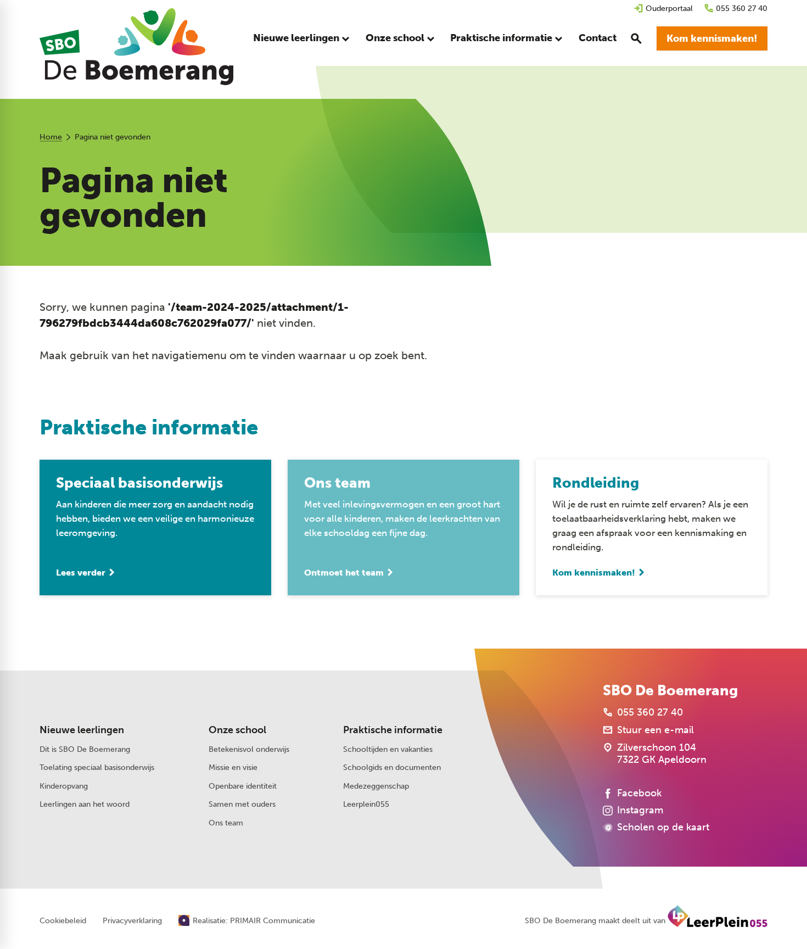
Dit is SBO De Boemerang (85, 749)
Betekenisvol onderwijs (249, 749)
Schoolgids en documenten (392, 767)
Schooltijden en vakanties (388, 749)
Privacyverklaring (132, 921)
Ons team (226, 823)
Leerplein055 (366, 804)
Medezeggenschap (376, 786)
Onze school (237, 730)
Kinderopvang (64, 786)
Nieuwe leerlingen (82, 730)
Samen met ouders (242, 804)
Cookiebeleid (63, 921)
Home (51, 137)
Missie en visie (233, 767)
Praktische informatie (392, 730)
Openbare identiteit (243, 786)
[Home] (136, 46)
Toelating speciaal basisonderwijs (97, 767)
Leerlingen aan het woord (85, 804)
